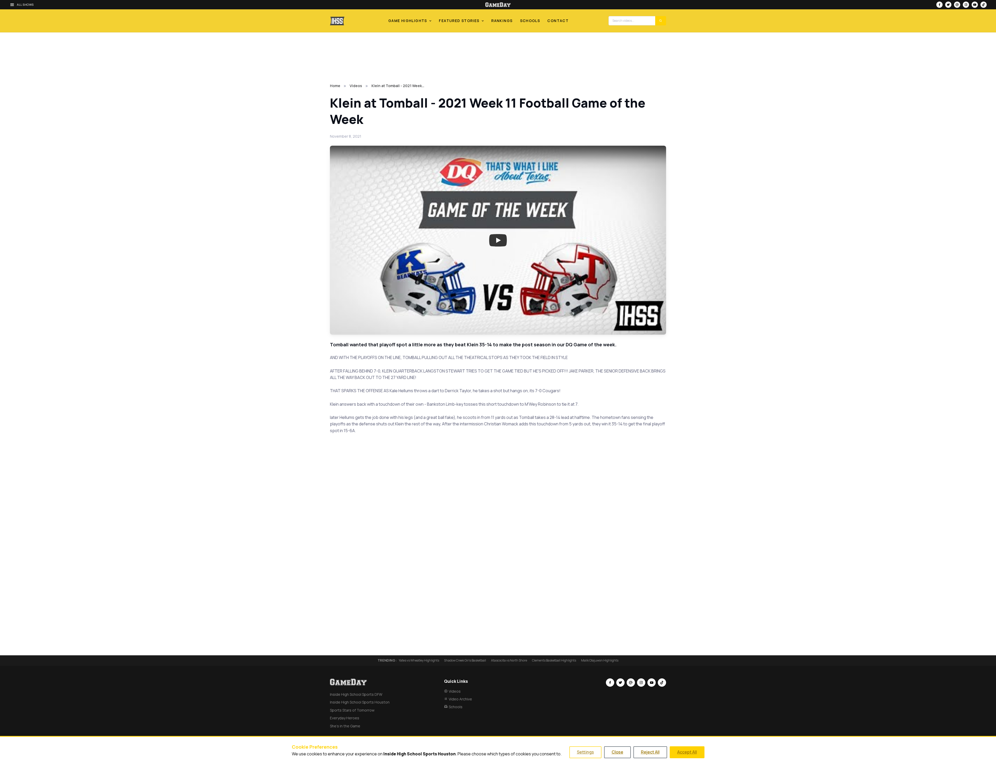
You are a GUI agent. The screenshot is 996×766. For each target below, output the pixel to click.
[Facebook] (939, 5)
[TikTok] (983, 5)
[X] (948, 5)
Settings (585, 752)
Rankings (502, 20)
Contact (558, 20)
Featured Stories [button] (459, 20)
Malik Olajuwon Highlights (599, 660)
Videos (356, 85)
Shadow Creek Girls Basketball (465, 660)
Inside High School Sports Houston (360, 702)
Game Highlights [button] (407, 20)
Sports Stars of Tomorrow (352, 710)
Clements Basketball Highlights (554, 660)
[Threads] (957, 5)
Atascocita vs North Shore (509, 660)
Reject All (650, 752)
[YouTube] (975, 5)
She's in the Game (345, 725)
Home (335, 85)
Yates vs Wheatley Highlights (419, 660)
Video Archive (460, 699)
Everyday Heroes (344, 717)
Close (617, 752)
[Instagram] (966, 5)
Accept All (687, 752)
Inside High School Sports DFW (356, 694)
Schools (530, 20)
